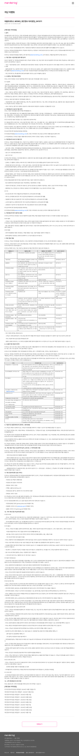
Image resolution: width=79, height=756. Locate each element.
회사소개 (7, 752)
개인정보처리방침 (20, 752)
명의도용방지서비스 (40, 752)
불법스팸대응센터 (30, 752)
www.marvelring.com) (36, 55)
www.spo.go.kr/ (21, 506)
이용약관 (12, 752)
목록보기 (39, 724)
